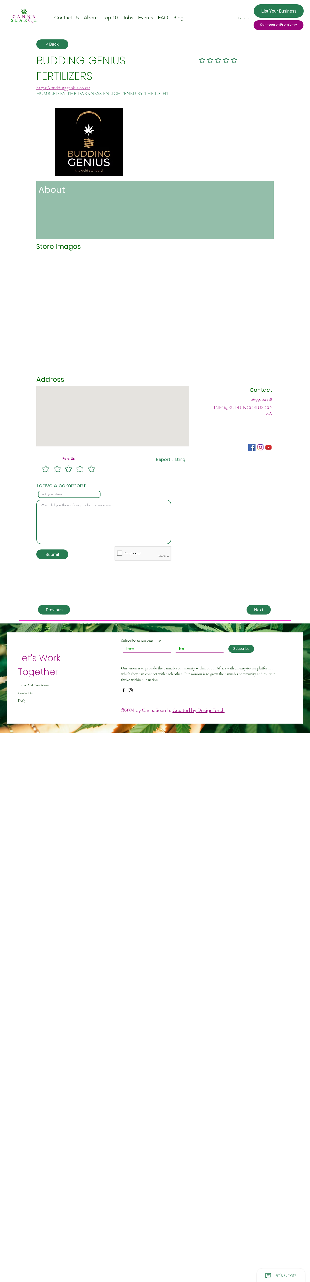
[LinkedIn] (130, 690)
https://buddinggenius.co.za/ (63, 88)
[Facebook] (123, 690)
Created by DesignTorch (198, 710)
